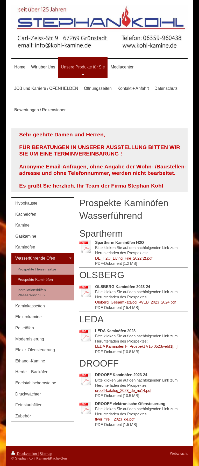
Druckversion (27, 454)
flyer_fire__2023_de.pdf (114, 419)
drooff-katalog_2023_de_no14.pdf (123, 390)
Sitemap (46, 454)
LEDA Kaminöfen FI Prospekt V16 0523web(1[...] (136, 346)
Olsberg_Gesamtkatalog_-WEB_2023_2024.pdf (135, 302)
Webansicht (179, 453)
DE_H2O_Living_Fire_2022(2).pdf (123, 258)
